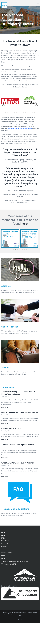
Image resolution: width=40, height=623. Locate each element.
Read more (4, 407)
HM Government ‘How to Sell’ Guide (20, 128)
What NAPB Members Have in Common (17, 463)
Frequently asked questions (15, 509)
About (3, 535)
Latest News (7, 387)
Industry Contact (6, 552)
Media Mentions (6, 541)
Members (6, 367)
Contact (3, 558)
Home (3, 532)
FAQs (3, 538)
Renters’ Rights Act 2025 (11, 428)
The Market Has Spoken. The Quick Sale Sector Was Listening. (18, 393)
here (24, 223)
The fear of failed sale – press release (17, 444)
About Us (6, 286)
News (3, 555)
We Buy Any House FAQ (8, 564)
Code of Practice (9, 326)
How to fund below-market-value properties (19, 412)
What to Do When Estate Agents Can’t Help (14, 561)
